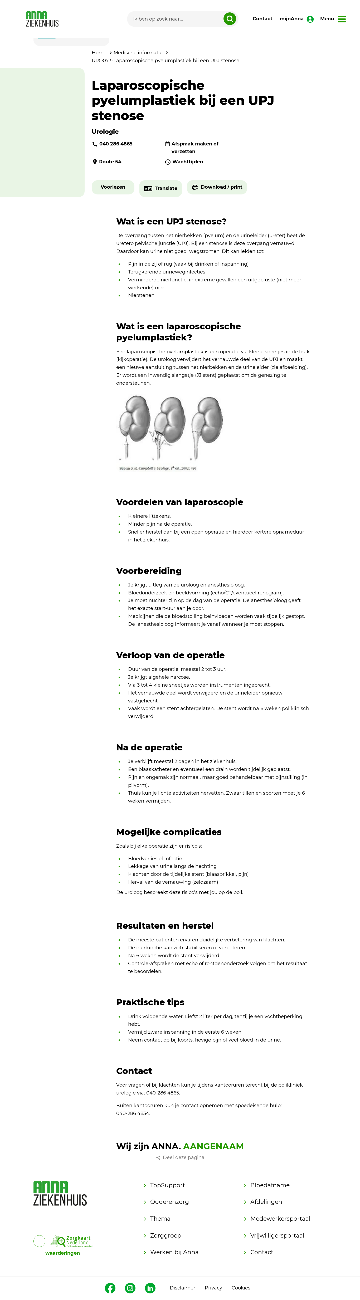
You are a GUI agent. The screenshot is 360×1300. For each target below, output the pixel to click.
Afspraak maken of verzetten (195, 148)
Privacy (213, 1288)
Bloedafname (270, 1185)
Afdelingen (266, 1201)
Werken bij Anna (174, 1252)
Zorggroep (165, 1235)
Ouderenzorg (169, 1201)
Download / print (221, 187)
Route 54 (110, 162)
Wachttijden (187, 162)
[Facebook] (110, 1288)
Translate (166, 188)
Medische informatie (138, 53)
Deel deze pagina (184, 1157)
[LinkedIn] (150, 1288)
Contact (263, 19)
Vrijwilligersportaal (277, 1235)
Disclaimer (182, 1288)
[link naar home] (42, 19)
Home (99, 53)
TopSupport (167, 1185)
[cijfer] (71, 1241)
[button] (113, 187)
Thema (160, 1218)
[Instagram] (130, 1288)
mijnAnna (292, 19)
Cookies (241, 1288)
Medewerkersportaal (280, 1218)
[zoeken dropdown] (229, 18)
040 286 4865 (116, 144)
